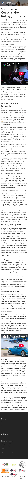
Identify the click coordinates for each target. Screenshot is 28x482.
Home (2, 422)
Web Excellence (14, 478)
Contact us (3, 430)
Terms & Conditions (5, 437)
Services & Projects (5, 426)
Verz (19, 478)
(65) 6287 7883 (6, 450)
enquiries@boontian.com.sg (7, 452)
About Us (3, 424)
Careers (2, 428)
